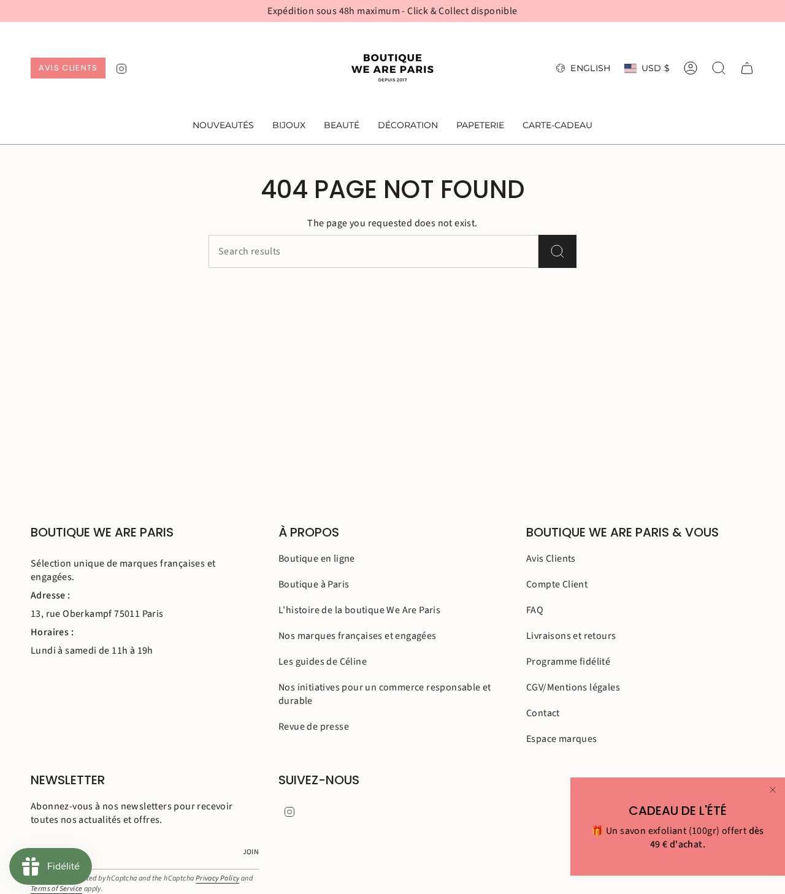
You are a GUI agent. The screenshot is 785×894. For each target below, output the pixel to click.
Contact (543, 713)
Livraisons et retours (571, 636)
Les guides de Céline (322, 661)
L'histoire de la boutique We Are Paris (359, 610)
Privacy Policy (218, 878)
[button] (289, 126)
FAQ (534, 610)
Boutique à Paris (313, 584)
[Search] (557, 251)
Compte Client (557, 584)
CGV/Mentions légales (573, 687)
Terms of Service (56, 889)
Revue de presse (313, 726)
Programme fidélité (568, 661)
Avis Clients (551, 558)
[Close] (773, 790)
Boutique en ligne (316, 558)
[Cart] (747, 68)
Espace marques (561, 739)
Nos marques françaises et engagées (357, 636)
